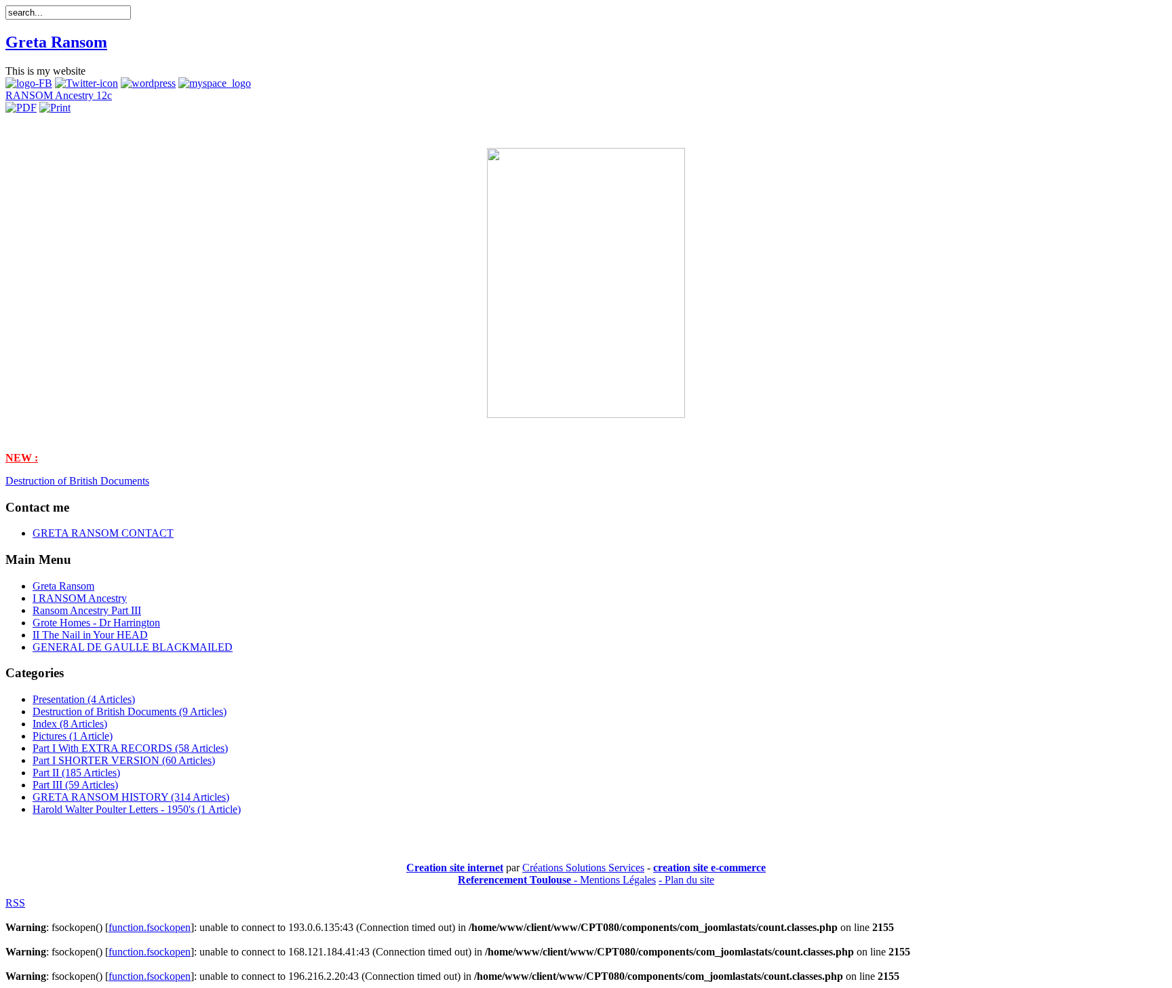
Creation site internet (454, 867)
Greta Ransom (56, 42)
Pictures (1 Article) (73, 736)
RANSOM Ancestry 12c (58, 95)
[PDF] (21, 107)
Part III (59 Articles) (75, 785)
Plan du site (689, 880)
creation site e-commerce (709, 867)
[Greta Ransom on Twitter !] (86, 83)
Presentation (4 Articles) (84, 699)
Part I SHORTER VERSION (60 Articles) (124, 760)
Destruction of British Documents (77, 481)
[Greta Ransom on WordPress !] (148, 83)
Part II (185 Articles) (76, 772)
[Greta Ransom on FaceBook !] (28, 83)
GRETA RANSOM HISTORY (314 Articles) (131, 797)
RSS (15, 903)
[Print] (55, 107)
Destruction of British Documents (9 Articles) (130, 711)
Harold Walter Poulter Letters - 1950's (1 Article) (137, 809)
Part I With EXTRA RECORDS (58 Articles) (130, 748)
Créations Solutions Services (583, 867)
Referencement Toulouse (514, 880)
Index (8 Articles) (70, 723)
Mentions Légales (618, 880)
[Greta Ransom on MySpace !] (214, 83)
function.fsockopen (150, 927)
